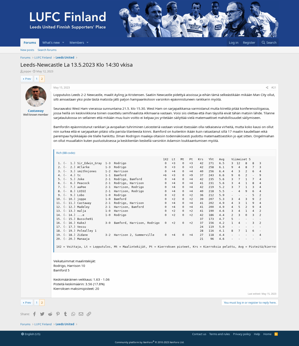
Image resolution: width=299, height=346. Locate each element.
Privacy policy (242, 334)
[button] (63, 42)
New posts (27, 50)
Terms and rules (219, 334)
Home (267, 334)
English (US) (32, 334)
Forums (30, 42)
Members (77, 42)
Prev (28, 79)
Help (257, 334)
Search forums (47, 50)
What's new (51, 42)
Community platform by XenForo (149, 342)
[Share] (267, 87)
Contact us (199, 334)
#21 (273, 87)
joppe (27, 71)
